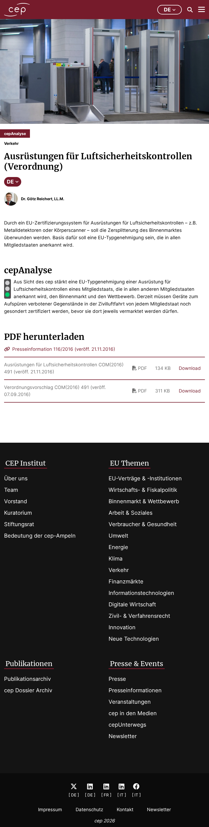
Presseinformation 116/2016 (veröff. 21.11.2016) (63, 349)
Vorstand (15, 501)
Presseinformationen (135, 690)
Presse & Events (136, 663)
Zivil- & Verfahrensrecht (139, 616)
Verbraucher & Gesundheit (143, 524)
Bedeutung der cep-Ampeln (40, 535)
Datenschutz (89, 809)
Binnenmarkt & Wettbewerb (144, 501)
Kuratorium (18, 513)
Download (190, 368)
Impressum (50, 809)
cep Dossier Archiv (28, 690)
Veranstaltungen (130, 702)
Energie (118, 547)
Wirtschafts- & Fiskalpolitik (143, 490)
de (167, 10)
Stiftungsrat (19, 524)
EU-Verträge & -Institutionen (145, 478)
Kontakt (125, 809)
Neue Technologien (134, 639)
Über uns (15, 478)
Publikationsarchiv (27, 679)
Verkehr (119, 570)
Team (11, 490)
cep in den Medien (133, 713)
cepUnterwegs (127, 724)
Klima (115, 558)
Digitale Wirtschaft (132, 604)
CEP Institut (25, 463)
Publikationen (29, 663)
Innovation (122, 627)
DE (10, 182)
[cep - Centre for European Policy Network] (17, 9)
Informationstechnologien (141, 593)
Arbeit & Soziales (130, 513)
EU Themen (129, 463)
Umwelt (118, 535)
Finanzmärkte (126, 581)
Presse (117, 679)
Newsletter (123, 736)
